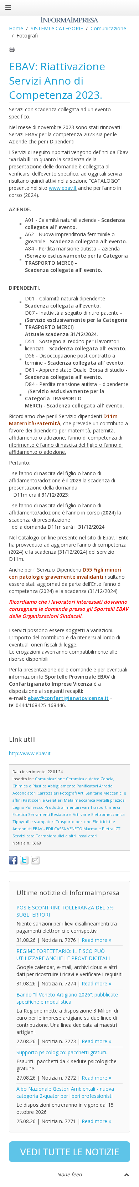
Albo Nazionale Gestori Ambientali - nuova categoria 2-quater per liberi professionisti (65, 1092)
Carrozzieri (48, 793)
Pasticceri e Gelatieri (43, 800)
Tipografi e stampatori (33, 821)
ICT (117, 828)
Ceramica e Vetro (82, 778)
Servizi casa (23, 835)
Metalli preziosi (110, 800)
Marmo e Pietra (98, 828)
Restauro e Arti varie (70, 814)
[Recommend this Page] (35, 860)
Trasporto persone (74, 821)
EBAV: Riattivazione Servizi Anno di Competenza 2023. (57, 80)
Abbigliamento (62, 785)
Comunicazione (108, 28)
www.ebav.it (63, 187)
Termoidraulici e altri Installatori (66, 835)
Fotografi (68, 793)
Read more (94, 940)
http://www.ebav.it (30, 753)
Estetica (19, 814)
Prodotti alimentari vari (67, 807)
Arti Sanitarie (90, 793)
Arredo (106, 785)
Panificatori (87, 785)
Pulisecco (34, 807)
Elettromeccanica (108, 814)
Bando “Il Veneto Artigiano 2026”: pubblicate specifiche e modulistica (67, 998)
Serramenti (39, 814)
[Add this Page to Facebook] (13, 860)
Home (16, 28)
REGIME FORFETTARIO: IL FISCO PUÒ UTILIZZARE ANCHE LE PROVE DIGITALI (63, 955)
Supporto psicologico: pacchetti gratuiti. (61, 1052)
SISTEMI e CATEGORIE (57, 28)
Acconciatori (24, 793)
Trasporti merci (105, 807)
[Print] (12, 49)
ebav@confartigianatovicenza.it (68, 698)
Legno (18, 807)
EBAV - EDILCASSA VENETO (57, 828)
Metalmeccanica (79, 800)
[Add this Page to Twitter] (24, 860)
